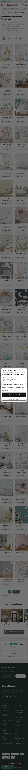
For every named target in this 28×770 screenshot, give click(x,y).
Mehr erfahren (5, 390)
